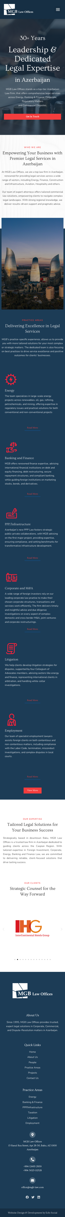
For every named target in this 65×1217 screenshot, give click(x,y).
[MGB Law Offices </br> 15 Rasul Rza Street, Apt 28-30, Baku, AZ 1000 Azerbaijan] (32, 1135)
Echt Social (51, 1212)
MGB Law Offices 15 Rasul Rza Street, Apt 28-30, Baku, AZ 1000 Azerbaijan (32, 1145)
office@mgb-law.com (32, 1187)
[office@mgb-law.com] (32, 1180)
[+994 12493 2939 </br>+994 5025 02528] (32, 1159)
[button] (58, 9)
